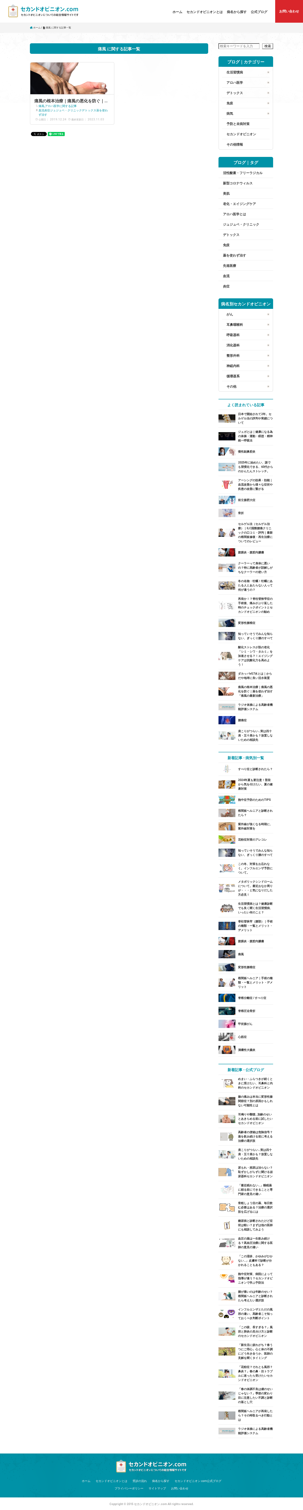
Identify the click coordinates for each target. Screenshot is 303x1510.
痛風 (41, 106)
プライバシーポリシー (129, 1488)
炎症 (47, 110)
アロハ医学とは (234, 214)
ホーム (177, 12)
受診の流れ (140, 1481)
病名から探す (237, 12)
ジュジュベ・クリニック (66, 110)
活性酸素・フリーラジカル (243, 173)
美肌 (226, 193)
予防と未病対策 (238, 124)
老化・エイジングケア (239, 204)
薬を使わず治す (234, 255)
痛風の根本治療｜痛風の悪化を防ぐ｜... (71, 100)
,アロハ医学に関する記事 (60, 106)
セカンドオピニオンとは (205, 12)
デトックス (89, 110)
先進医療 (229, 266)
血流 (41, 110)
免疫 (226, 245)
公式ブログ (259, 12)
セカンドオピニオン (241, 134)
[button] (205, 11)
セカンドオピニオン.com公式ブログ (198, 1481)
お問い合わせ (179, 1488)
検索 (267, 46)
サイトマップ (157, 1488)
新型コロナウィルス (238, 183)
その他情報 (235, 144)
